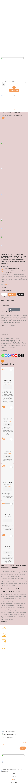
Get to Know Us (6, 652)
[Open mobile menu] (14, 93)
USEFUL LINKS (6, 691)
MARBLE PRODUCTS (7, 677)
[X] (19, 354)
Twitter (3, 715)
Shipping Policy (5, 660)
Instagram (4, 713)
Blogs (3, 703)
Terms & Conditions (7, 665)
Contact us (4, 723)
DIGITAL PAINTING (6, 679)
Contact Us (4, 668)
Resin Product (18, 115)
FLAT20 (10, 272)
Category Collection (8, 672)
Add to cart (12, 294)
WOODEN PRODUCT (7, 687)
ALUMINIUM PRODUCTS (8, 682)
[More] (2, 360)
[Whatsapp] (2, 354)
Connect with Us (7, 708)
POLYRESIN (9, 115)
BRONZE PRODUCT (6, 684)
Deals (3, 696)
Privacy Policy (5, 657)
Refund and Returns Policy (8, 662)
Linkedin (4, 718)
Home (3, 115)
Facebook (4, 710)
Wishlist (4, 698)
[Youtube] (15, 354)
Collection (4, 693)
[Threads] (22, 354)
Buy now (21, 294)
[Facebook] (9, 354)
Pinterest (4, 720)
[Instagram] (12, 354)
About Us (4, 655)
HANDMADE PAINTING (7, 674)
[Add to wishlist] (11, 370)
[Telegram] (6, 354)
